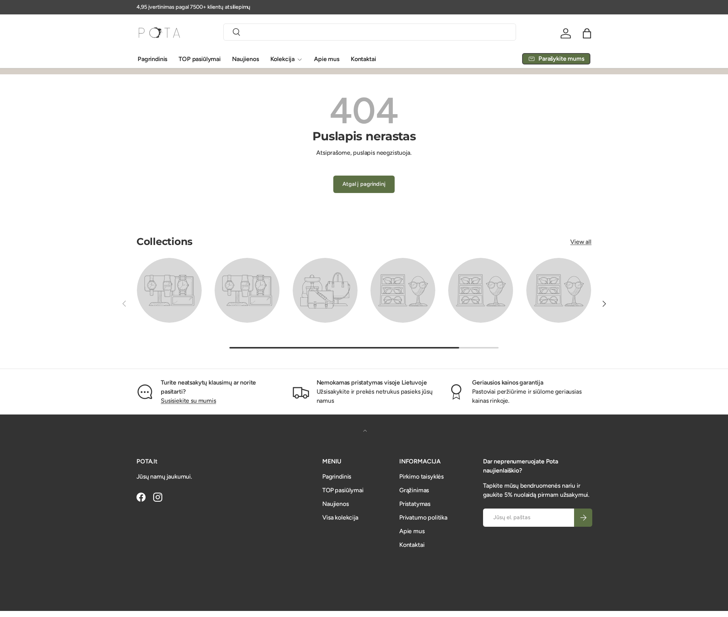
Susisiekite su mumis (188, 400)
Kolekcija (282, 59)
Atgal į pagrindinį (363, 184)
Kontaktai (363, 59)
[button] (587, 33)
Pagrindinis (152, 59)
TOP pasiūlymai (200, 59)
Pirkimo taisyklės (421, 476)
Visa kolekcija (340, 517)
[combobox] (370, 32)
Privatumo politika (423, 517)
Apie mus (326, 59)
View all (581, 241)
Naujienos (245, 59)
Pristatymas (414, 503)
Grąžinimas (414, 490)
